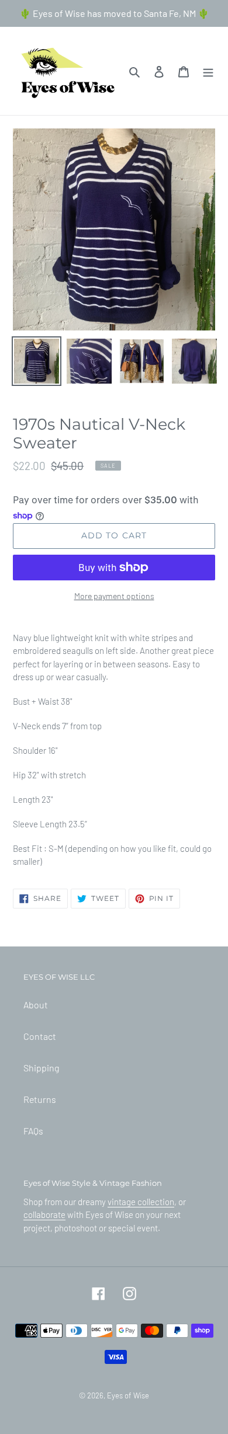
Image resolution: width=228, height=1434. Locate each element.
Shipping (41, 1067)
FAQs (33, 1130)
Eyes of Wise (128, 1395)
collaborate (44, 1214)
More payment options (114, 596)
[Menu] (208, 70)
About (35, 1004)
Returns (39, 1099)
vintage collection (141, 1201)
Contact (39, 1036)
